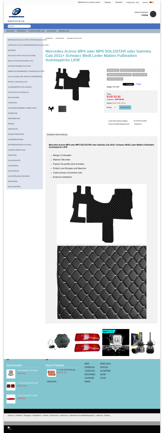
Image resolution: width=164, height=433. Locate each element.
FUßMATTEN (59, 38)
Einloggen (27, 415)
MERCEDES (113, 70)
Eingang (108, 2)
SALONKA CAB (140, 75)
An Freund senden (140, 121)
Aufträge (51, 31)
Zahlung (107, 415)
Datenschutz (54, 415)
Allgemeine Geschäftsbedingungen (82, 415)
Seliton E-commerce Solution (146, 423)
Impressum (64, 31)
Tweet (138, 84)
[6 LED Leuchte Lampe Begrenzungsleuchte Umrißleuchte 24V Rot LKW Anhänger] (10, 403)
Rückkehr (19, 415)
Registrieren (37, 415)
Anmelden (118, 2)
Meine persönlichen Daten (145, 429)
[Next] (153, 342)
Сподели (129, 84)
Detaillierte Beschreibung (57, 135)
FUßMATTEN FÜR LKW (74, 38)
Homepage (49, 38)
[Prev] (49, 342)
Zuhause (10, 31)
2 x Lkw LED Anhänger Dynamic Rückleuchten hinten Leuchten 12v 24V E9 (67, 370)
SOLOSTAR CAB (115, 79)
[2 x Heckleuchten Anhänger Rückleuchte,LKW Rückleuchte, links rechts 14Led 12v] (10, 390)
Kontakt (45, 415)
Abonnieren (52, 381)
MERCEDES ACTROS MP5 (119, 75)
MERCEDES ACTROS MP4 (132, 70)
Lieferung (99, 415)
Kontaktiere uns (36, 31)
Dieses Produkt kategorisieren (119, 124)
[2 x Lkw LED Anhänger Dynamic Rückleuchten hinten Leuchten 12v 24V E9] (51, 373)
